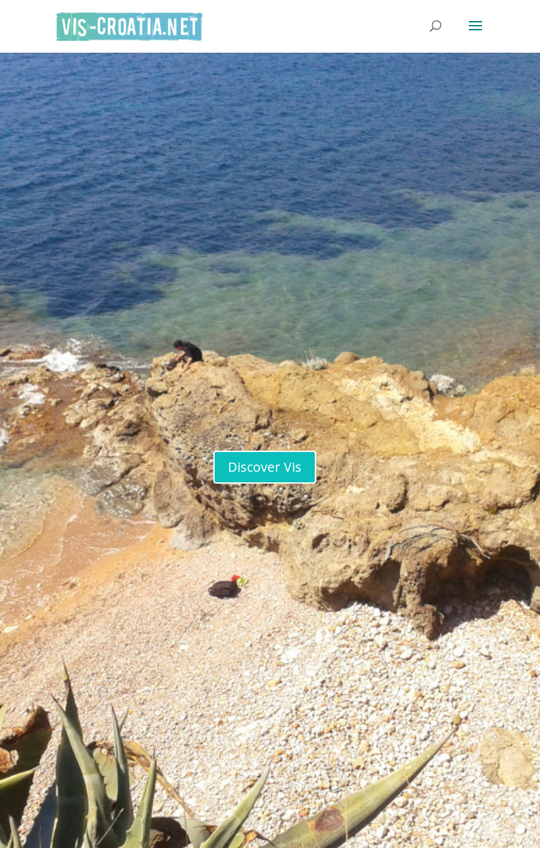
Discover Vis (265, 467)
